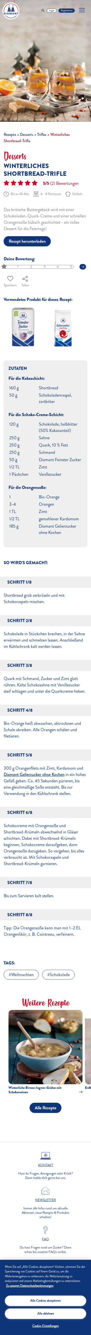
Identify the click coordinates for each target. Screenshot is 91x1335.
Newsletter (45, 1200)
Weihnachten (22, 974)
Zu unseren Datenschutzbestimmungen (29, 1286)
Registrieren (67, 10)
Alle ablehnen (45, 1313)
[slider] (4, 267)
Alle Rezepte (45, 1108)
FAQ (45, 1239)
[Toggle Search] (43, 11)
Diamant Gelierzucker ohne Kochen (34, 774)
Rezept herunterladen (27, 241)
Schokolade (60, 974)
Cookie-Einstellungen (45, 1326)
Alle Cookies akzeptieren (45, 1300)
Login (51, 10)
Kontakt (45, 1165)
